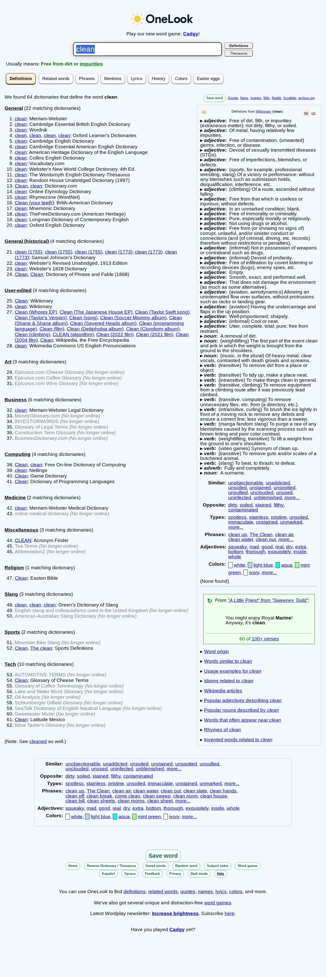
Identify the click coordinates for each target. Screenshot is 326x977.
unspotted (284, 487)
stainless (258, 517)
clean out (266, 539)
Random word (186, 866)
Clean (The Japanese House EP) (96, 312)
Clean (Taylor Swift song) (162, 312)
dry (289, 546)
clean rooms (131, 800)
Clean (21, 186)
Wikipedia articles (223, 690)
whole (234, 556)
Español (108, 874)
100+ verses (265, 638)
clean (21, 118)
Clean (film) (51, 329)
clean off (74, 796)
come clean (127, 796)
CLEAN (23, 540)
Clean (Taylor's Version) (41, 317)
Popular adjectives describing (243, 700)
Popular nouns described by (241, 710)
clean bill (75, 800)
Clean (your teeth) (34, 202)
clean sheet (160, 800)
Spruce (129, 874)
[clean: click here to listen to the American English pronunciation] (204, 113)
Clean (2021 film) (154, 334)
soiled (246, 505)
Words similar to (228, 661)
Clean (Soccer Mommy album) (133, 317)
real (279, 546)
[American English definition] (306, 113)
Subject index (217, 866)
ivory (254, 572)
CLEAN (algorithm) (73, 334)
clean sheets (101, 800)
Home (72, 866)
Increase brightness (175, 913)
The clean (41, 648)
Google (233, 98)
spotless (237, 517)
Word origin (216, 651)
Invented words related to (238, 739)
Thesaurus (238, 53)
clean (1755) (28, 252)
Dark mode (199, 874)
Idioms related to (228, 680)
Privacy (175, 874)
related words (163, 891)
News (244, 98)
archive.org (306, 98)
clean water (240, 539)
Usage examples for (232, 671)
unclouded (262, 492)
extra (300, 546)
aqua (286, 565)
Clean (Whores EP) (36, 312)
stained (263, 505)
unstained (260, 487)
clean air (284, 534)
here (230, 913)
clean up (237, 534)
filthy (278, 505)
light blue (263, 565)
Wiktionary (263, 111)
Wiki (266, 98)
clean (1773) (118, 252)
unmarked (291, 522)
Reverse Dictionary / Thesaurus (111, 866)
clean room (185, 796)
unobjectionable (245, 482)
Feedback (152, 874)
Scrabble (289, 98)
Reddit (276, 98)
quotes (187, 891)
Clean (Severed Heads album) (103, 323)
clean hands (223, 791)
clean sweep (157, 796)
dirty (232, 505)
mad (254, 546)
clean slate (195, 791)
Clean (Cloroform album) (153, 329)
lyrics (221, 891)
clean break (99, 796)
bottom (235, 551)
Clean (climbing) (32, 334)
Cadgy (190, 33)
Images (255, 98)
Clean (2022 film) (114, 334)
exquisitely (279, 551)
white (239, 565)
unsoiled (237, 487)
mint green (149, 816)
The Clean (261, 534)
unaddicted (278, 482)
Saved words (155, 866)
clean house (213, 796)
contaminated (243, 509)
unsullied (238, 492)
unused (284, 492)
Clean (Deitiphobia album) (95, 329)
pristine (279, 517)
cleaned (38, 741)
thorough (255, 551)
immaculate (240, 522)
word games (217, 902)
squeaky (237, 546)
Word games (248, 866)
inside (299, 551)
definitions (135, 891)
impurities (91, 64)
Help (220, 874)
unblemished (268, 497)
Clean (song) (83, 317)
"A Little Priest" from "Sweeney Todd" (268, 600)
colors (235, 891)
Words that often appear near (242, 720)
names (205, 891)
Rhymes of (222, 729)
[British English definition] (313, 113)
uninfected (239, 497)
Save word (214, 98)
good (267, 546)
